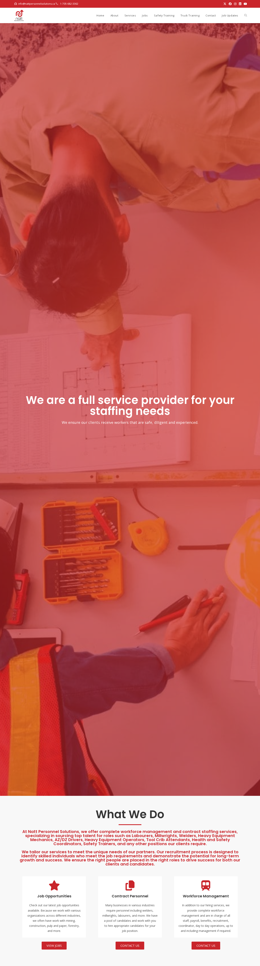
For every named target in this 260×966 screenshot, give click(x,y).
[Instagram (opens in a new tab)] (235, 4)
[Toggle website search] (245, 15)
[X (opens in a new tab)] (225, 4)
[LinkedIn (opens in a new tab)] (240, 4)
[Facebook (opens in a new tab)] (230, 4)
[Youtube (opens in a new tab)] (245, 4)
